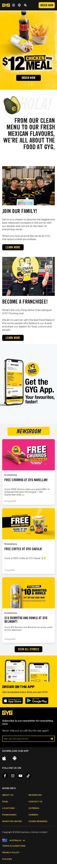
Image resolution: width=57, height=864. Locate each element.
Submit (52, 739)
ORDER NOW (28, 78)
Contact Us (35, 801)
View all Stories (28, 649)
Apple (4, 758)
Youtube (20, 776)
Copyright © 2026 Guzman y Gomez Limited (24, 832)
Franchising (9, 814)
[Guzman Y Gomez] (6, 5)
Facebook (5, 776)
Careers (33, 814)
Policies (7, 859)
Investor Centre (12, 821)
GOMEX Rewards (37, 821)
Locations (8, 808)
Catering (33, 808)
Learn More (13, 247)
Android (15, 758)
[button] (25, 84)
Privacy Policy (10, 852)
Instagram (12, 776)
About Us (7, 795)
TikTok (28, 776)
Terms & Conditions (13, 846)
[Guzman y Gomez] (7, 714)
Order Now (46, 5)
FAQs (5, 801)
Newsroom (35, 795)
